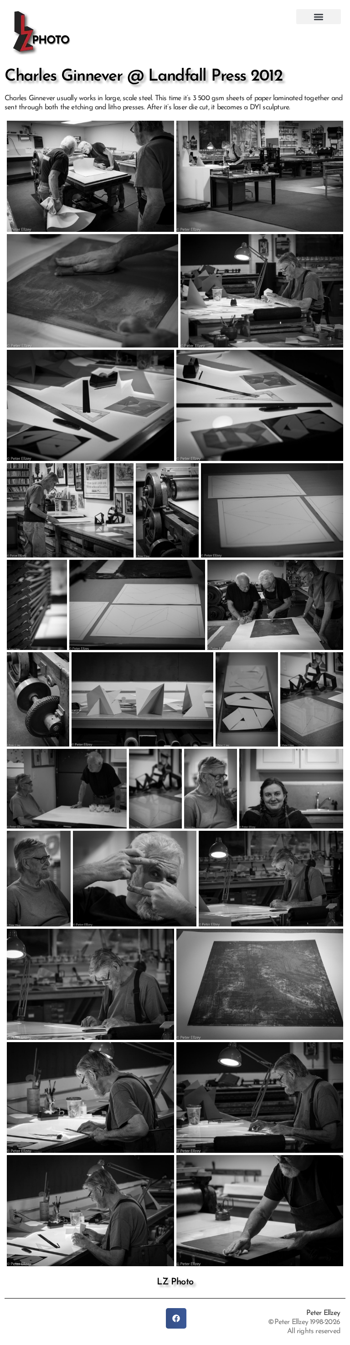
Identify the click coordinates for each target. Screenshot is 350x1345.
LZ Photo (175, 1282)
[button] (318, 16)
